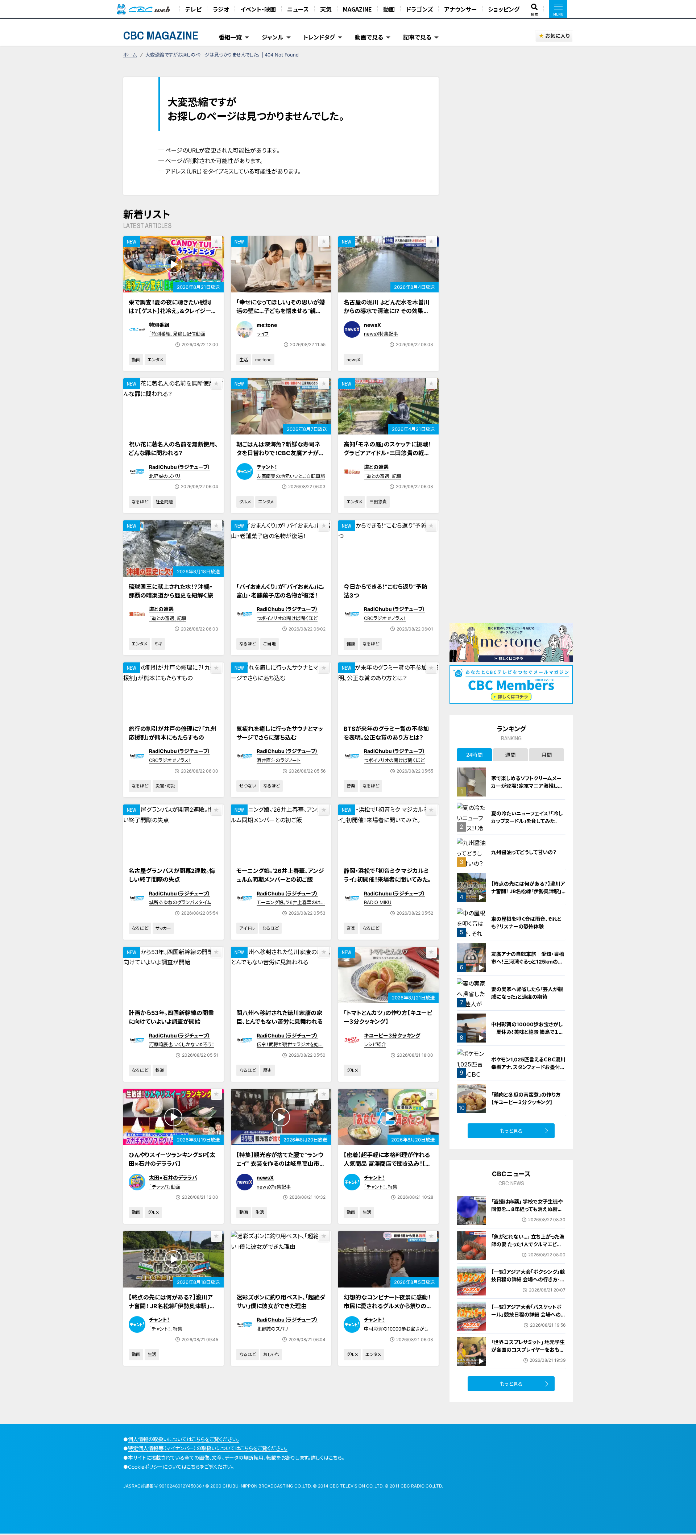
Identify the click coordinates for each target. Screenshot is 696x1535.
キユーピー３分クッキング (392, 1035)
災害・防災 (165, 786)
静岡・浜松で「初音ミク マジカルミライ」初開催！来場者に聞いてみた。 (387, 875)
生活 (243, 359)
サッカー (163, 928)
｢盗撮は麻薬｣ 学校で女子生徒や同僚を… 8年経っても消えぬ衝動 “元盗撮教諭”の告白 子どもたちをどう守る (528, 1212)
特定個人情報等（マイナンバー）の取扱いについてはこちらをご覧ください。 (207, 1448)
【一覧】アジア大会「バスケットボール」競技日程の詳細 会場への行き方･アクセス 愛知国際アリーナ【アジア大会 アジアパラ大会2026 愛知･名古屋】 (526, 1322)
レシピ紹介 (375, 1044)
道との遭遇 (376, 467)
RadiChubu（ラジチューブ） (179, 467)
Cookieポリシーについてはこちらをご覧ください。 (181, 1467)
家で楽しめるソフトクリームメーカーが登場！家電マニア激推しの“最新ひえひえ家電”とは (527, 785)
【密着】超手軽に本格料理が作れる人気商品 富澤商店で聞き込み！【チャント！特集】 (387, 1163)
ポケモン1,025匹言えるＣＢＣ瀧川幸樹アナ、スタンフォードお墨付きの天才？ (528, 1067)
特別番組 (159, 325)
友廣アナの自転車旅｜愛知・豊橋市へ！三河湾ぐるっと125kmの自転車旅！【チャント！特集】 (527, 961)
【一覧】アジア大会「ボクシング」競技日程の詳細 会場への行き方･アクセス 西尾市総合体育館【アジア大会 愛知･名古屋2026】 (528, 1283)
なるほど (140, 501)
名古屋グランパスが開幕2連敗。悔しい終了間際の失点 (172, 875)
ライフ (263, 334)
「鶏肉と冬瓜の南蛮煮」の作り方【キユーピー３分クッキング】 (525, 1098)
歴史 (267, 1070)
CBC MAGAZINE (161, 35)
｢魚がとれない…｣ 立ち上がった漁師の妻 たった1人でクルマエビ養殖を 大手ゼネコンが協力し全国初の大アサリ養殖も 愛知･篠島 (527, 1248)
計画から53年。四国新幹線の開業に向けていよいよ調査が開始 (171, 1017)
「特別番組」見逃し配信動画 (177, 334)
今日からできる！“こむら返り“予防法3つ (385, 591)
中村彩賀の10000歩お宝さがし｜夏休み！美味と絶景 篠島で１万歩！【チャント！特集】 (527, 1032)
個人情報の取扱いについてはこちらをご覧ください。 (183, 1439)
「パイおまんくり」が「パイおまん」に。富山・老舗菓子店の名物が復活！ (280, 591)
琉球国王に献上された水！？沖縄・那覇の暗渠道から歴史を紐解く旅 (171, 591)
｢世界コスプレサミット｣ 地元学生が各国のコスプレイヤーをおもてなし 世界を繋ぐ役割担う (528, 1349)
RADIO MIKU (378, 902)
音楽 (351, 786)
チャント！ (267, 467)
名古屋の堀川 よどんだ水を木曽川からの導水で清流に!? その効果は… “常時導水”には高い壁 (387, 311)
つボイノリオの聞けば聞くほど (287, 618)
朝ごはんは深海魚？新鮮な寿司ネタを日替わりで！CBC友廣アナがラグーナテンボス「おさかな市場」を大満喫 (281, 457)
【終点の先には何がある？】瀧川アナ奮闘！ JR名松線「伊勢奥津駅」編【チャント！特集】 (172, 1306)
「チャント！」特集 (380, 1187)
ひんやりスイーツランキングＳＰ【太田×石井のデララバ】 (172, 1159)
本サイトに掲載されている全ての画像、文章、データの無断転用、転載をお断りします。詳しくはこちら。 (236, 1458)
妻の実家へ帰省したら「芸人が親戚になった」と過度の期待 (527, 993)
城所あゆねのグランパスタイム (180, 902)
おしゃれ (271, 1354)
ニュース (298, 9)
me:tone (267, 325)
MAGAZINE (357, 9)
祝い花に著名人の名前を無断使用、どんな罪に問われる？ (173, 449)
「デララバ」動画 (164, 1187)
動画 (389, 9)
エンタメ (155, 359)
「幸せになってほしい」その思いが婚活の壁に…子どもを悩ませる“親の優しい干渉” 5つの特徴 (280, 311)
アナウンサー (460, 9)
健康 (351, 643)
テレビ (193, 9)
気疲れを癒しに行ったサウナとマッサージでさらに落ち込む (279, 733)
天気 (326, 9)
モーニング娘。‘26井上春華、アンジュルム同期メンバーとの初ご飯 (280, 875)
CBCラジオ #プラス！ (385, 618)
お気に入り (557, 36)
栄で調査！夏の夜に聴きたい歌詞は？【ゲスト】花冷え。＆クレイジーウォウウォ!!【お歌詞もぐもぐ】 (172, 311)
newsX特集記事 (381, 334)
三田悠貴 (378, 501)
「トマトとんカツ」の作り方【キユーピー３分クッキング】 (388, 1017)
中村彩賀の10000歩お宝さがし (396, 1329)
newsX (372, 325)
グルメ (245, 501)
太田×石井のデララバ (173, 1177)
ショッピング (503, 9)
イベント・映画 (258, 9)
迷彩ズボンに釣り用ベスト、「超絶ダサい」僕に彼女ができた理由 (281, 1302)
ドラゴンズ (419, 9)
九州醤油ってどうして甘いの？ (523, 852)
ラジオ (221, 9)
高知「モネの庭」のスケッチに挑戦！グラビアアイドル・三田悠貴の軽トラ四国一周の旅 (387, 453)
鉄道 (160, 1070)
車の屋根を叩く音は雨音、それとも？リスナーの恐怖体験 (526, 922)
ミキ (158, 643)
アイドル (247, 928)
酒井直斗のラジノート (279, 760)
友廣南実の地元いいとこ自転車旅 (291, 476)
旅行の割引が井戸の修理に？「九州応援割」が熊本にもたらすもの (172, 733)
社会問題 (164, 501)
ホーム (130, 55)
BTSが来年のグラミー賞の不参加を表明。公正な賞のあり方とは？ (386, 733)
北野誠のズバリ (165, 476)
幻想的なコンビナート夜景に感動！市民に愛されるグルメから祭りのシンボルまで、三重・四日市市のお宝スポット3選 (388, 1310)
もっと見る (511, 1131)
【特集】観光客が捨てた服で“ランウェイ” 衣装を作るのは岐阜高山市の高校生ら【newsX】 (280, 1163)
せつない (247, 786)
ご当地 (269, 643)
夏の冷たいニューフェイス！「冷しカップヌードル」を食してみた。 (527, 817)
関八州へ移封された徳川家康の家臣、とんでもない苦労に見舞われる (279, 1017)
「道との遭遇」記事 (382, 476)
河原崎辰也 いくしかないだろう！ (181, 1044)
